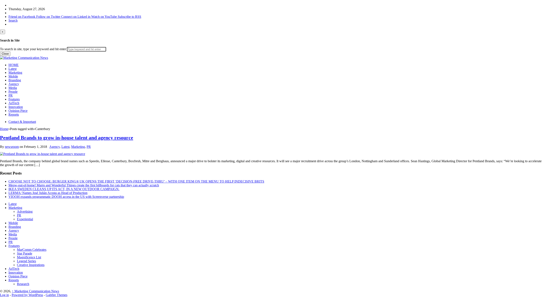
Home (4, 129)
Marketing (15, 72)
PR (10, 95)
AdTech (13, 103)
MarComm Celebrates (31, 249)
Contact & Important (22, 121)
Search (13, 20)
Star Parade (24, 253)
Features (14, 99)
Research (23, 284)
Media (12, 88)
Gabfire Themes (56, 295)
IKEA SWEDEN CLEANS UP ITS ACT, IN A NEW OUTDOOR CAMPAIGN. (63, 189)
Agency (13, 84)
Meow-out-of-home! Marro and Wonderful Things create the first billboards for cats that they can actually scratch (83, 185)
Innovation (15, 107)
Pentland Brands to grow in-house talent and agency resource (66, 137)
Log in (4, 295)
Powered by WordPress (27, 295)
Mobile (13, 76)
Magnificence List (29, 257)
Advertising (25, 211)
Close (5, 53)
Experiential (25, 219)
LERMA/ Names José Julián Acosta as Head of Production (47, 193)
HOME (13, 65)
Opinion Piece (18, 110)
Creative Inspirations (30, 265)
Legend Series (26, 261)
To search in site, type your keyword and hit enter (33, 49)
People (13, 91)
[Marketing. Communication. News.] (24, 58)
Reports (13, 114)
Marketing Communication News (35, 291)
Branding (14, 80)
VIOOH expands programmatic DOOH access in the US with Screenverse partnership (66, 196)
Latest (12, 69)
